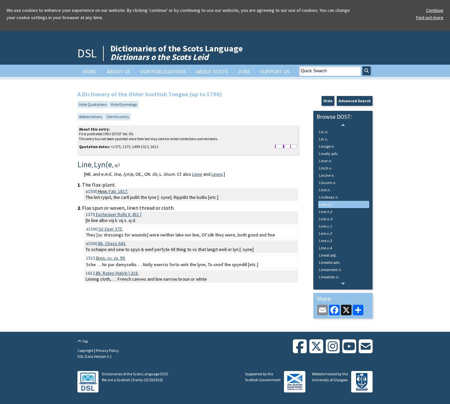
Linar (325, 160)
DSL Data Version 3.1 (94, 356)
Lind (324, 189)
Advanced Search (355, 100)
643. (112, 243)
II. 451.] (118, 214)
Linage (326, 146)
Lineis (217, 174)
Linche (326, 175)
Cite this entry (117, 116)
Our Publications (163, 71)
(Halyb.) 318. (117, 273)
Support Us (275, 71)
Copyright (85, 350)
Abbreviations (90, 116)
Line (325, 204)
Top (84, 341)
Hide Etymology (124, 104)
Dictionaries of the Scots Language (176, 52)
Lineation (329, 276)
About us (118, 71)
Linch (325, 168)
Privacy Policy (107, 350)
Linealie (329, 262)
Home (90, 71)
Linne (197, 174)
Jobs (244, 71)
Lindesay (328, 197)
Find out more (429, 17)
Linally (328, 153)
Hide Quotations (93, 104)
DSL (87, 53)
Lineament (330, 269)
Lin (323, 131)
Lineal (327, 255)
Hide (327, 100)
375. (110, 229)
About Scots (212, 71)
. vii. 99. (111, 258)
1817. (113, 191)
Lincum (327, 182)
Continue (434, 10)
